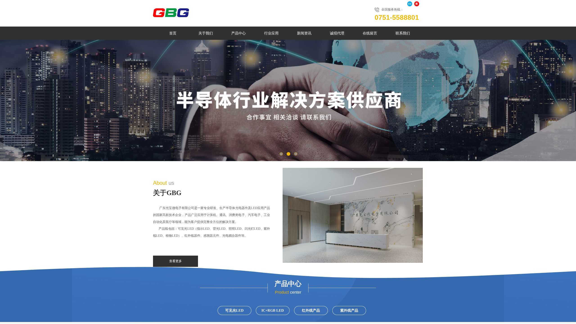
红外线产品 (311, 310)
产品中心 (238, 33)
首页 (172, 33)
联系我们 (403, 33)
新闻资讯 (304, 33)
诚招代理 (337, 33)
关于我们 (205, 33)
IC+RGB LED (272, 310)
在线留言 (370, 33)
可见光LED (234, 310)
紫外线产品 (349, 310)
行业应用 (271, 33)
